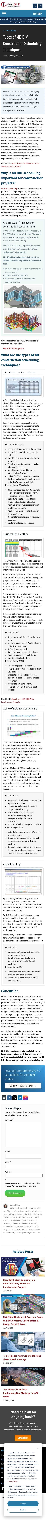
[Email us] (40, 6)
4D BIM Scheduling (9, 188)
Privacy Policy (12, 1482)
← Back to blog (9, 30)
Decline (23, 1510)
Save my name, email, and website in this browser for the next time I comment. (22, 1185)
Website (8, 1172)
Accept (23, 1504)
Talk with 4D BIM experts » (13, 348)
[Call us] (35, 6)
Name (8, 1151)
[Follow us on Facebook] (3, 1488)
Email (8, 1162)
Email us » (23, 1438)
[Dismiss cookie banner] (38, 1448)
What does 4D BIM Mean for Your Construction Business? (20, 165)
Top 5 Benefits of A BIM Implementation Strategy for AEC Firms (20, 1393)
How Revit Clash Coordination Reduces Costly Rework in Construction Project (19, 1283)
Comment (9, 1120)
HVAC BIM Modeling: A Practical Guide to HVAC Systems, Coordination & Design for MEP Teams (23, 1321)
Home (3, 1497)
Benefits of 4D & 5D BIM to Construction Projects (17, 701)
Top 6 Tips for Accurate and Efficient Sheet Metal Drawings (22, 1357)
